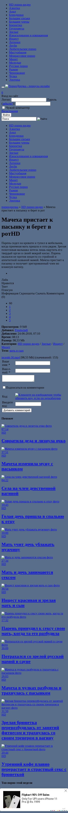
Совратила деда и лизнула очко (34, 440)
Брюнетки (15, 25)
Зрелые (13, 32)
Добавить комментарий (17, 410)
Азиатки (14, 8)
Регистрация (10, 111)
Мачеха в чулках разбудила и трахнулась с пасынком (31, 690)
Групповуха (16, 28)
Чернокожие (17, 72)
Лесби (13, 45)
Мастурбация (17, 52)
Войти (6, 114)
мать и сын (16, 350)
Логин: (6, 99)
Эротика (14, 79)
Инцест (14, 38)
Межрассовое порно (22, 55)
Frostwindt (21, 330)
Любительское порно (22, 49)
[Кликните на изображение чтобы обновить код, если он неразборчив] (40, 398)
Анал (12, 11)
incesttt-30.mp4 (11, 357)
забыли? (7, 103)
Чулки (13, 76)
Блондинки (16, 14)
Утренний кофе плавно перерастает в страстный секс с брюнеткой (34, 769)
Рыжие (13, 69)
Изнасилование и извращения (28, 35)
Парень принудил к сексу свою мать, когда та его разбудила (33, 631)
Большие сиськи (19, 18)
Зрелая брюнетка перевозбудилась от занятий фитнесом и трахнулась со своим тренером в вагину (30, 730)
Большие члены (19, 21)
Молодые (15, 62)
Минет (13, 59)
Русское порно (18, 66)
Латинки (14, 42)
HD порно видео (20, 4)
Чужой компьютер (18, 107)
